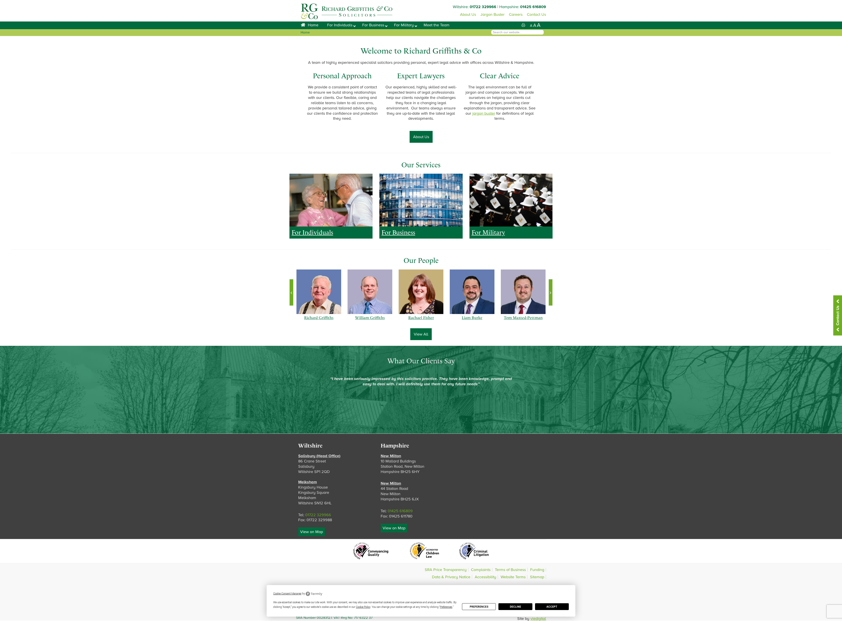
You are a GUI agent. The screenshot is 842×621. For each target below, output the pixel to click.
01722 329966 (483, 6)
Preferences (479, 606)
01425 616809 (533, 6)
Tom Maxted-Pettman (523, 321)
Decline (515, 606)
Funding (537, 570)
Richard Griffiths (319, 321)
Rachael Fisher (421, 321)
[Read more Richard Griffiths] (318, 291)
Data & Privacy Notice (451, 577)
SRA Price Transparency (446, 570)
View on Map (311, 531)
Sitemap (537, 577)
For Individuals (312, 232)
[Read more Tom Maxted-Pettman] (523, 291)
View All (421, 334)
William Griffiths (370, 321)
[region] (331, 200)
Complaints (481, 570)
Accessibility (485, 577)
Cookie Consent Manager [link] (287, 593)
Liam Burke (472, 321)
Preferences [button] (446, 607)
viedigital (538, 618)
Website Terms (513, 577)
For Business (398, 232)
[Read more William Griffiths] (370, 291)
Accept (551, 606)
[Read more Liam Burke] (472, 291)
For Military (488, 232)
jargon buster (483, 113)
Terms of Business (510, 570)
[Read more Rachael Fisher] (421, 291)
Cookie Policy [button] (363, 607)
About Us (421, 136)
